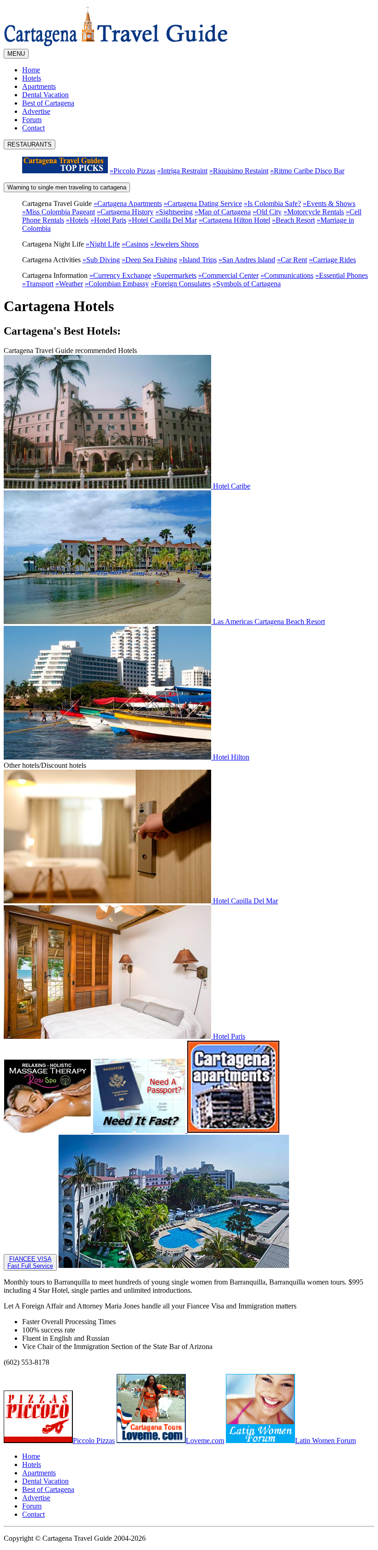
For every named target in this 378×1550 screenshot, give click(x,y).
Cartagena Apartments (128, 203)
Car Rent (292, 260)
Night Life (103, 244)
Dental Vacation (45, 95)
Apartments (39, 86)
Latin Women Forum (325, 1440)
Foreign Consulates (181, 284)
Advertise (36, 111)
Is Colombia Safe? (272, 203)
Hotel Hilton (230, 757)
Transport (37, 284)
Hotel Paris (108, 220)
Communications (286, 275)
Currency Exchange (120, 275)
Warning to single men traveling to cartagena (66, 187)
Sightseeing (174, 212)
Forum (31, 120)
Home (31, 70)
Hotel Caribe (230, 486)
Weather (69, 284)
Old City (267, 212)
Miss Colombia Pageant (58, 212)
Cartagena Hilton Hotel (234, 220)
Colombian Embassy (117, 284)
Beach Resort (293, 220)
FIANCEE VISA (30, 1262)
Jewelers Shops (174, 244)
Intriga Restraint (182, 171)
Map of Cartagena (223, 212)
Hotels (31, 78)
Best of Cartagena (48, 103)
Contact (33, 128)
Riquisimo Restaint (238, 171)
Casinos (135, 244)
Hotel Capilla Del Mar (162, 220)
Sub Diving (101, 260)
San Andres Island (247, 260)
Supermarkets (174, 275)
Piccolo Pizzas (132, 171)
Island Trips (198, 260)
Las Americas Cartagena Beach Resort (268, 621)
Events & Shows (329, 203)
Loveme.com (205, 1440)
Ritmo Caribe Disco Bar (307, 171)
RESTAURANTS (29, 144)
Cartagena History (125, 212)
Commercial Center (228, 275)
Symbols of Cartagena (247, 284)
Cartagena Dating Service (203, 203)
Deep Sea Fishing (149, 260)
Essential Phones (341, 275)
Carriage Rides (332, 260)
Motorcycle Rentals (314, 212)
